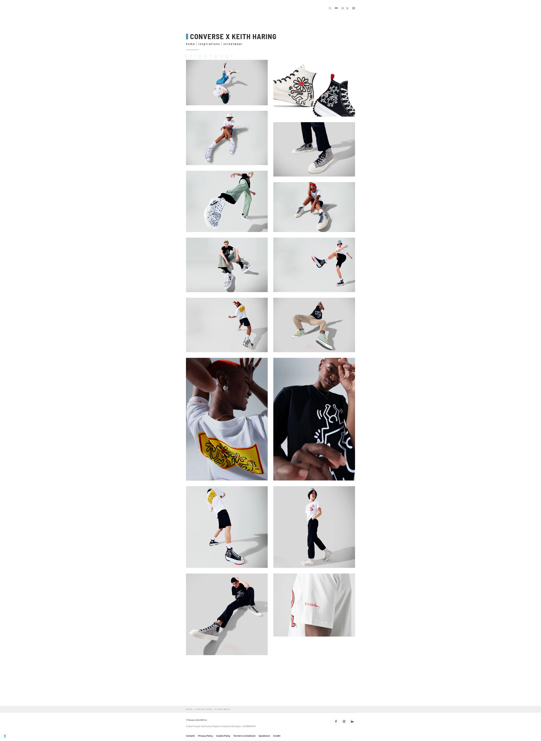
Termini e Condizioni (244, 736)
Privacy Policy (205, 736)
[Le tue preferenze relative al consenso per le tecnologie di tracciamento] (5, 736)
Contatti (190, 736)
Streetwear (210, 55)
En (336, 8)
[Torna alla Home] (197, 8)
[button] (330, 8)
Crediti (276, 736)
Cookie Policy (223, 736)
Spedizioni (264, 736)
